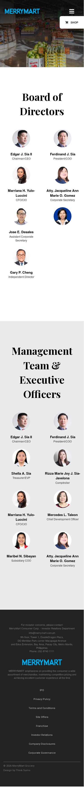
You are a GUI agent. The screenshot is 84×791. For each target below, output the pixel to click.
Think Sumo (23, 770)
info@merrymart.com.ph (42, 632)
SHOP (74, 22)
